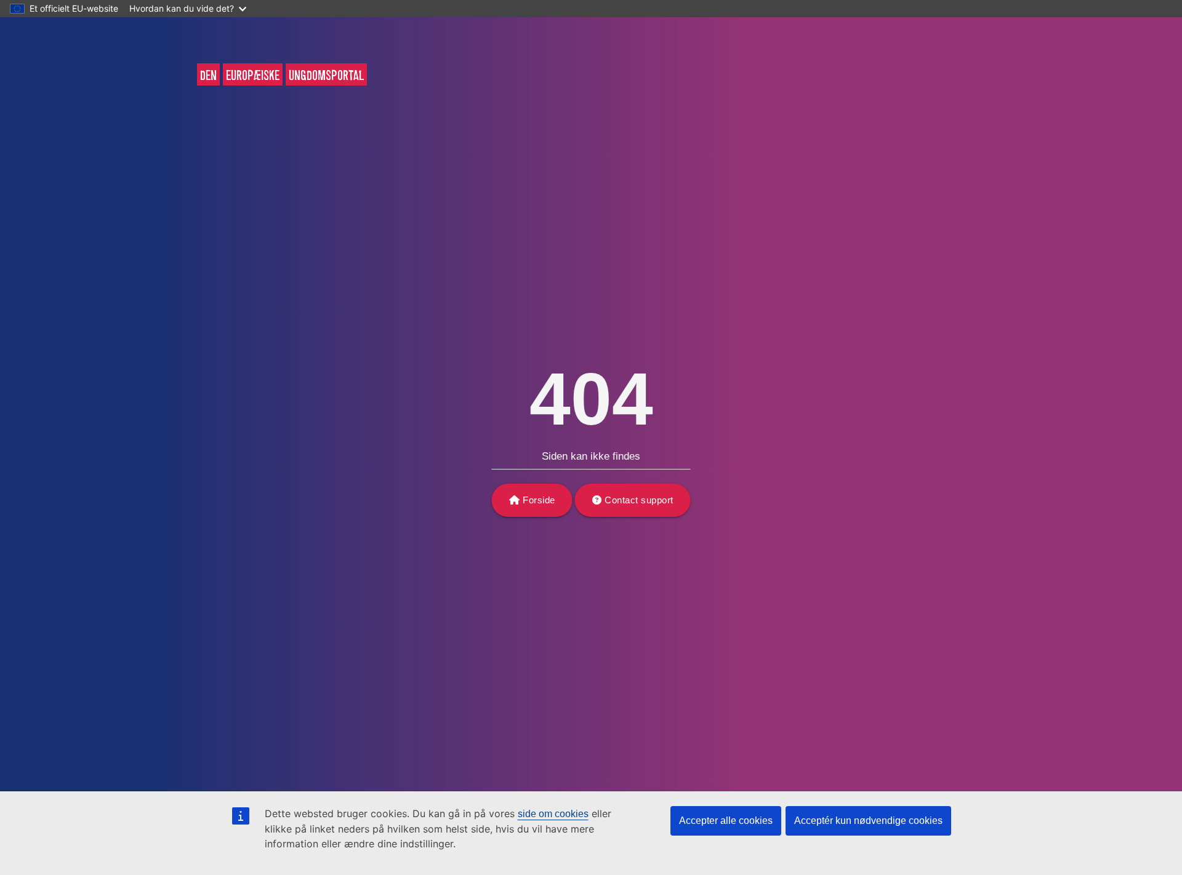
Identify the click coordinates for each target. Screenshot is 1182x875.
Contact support (639, 500)
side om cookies (553, 814)
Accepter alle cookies (726, 820)
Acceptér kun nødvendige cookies (868, 820)
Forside (539, 500)
